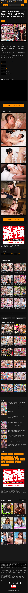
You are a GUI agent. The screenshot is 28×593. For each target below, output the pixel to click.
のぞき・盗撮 (5, 459)
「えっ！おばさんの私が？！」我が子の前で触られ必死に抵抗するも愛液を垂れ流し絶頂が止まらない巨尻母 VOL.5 (6, 318)
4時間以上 (3, 253)
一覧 (13, 318)
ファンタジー (5, 464)
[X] (6, 583)
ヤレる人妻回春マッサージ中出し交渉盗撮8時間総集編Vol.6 (21, 318)
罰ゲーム (17, 462)
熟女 (15, 253)
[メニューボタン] (25, 1)
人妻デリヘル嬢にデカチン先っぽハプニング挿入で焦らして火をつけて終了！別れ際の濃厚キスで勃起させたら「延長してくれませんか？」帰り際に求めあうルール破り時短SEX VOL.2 (13, 15)
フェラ (8, 253)
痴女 (17, 459)
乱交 (3, 462)
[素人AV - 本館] (20, 583)
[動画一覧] (13, 583)
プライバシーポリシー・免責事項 (7, 495)
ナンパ (12, 459)
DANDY (7, 68)
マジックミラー (10, 462)
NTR (16, 456)
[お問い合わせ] (17, 583)
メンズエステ (5, 456)
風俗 (19, 253)
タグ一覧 (5, 5)
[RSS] (10, 583)
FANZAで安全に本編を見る (13, 105)
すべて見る (22, 500)
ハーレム (22, 459)
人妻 (12, 253)
